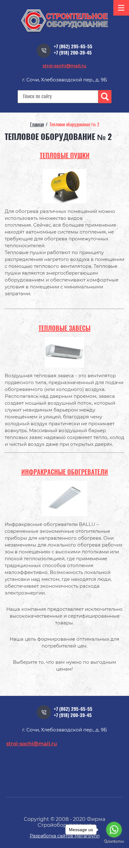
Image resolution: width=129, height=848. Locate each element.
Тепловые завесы (64, 329)
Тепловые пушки (65, 156)
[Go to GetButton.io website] (114, 842)
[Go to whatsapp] (114, 829)
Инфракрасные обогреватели (64, 473)
